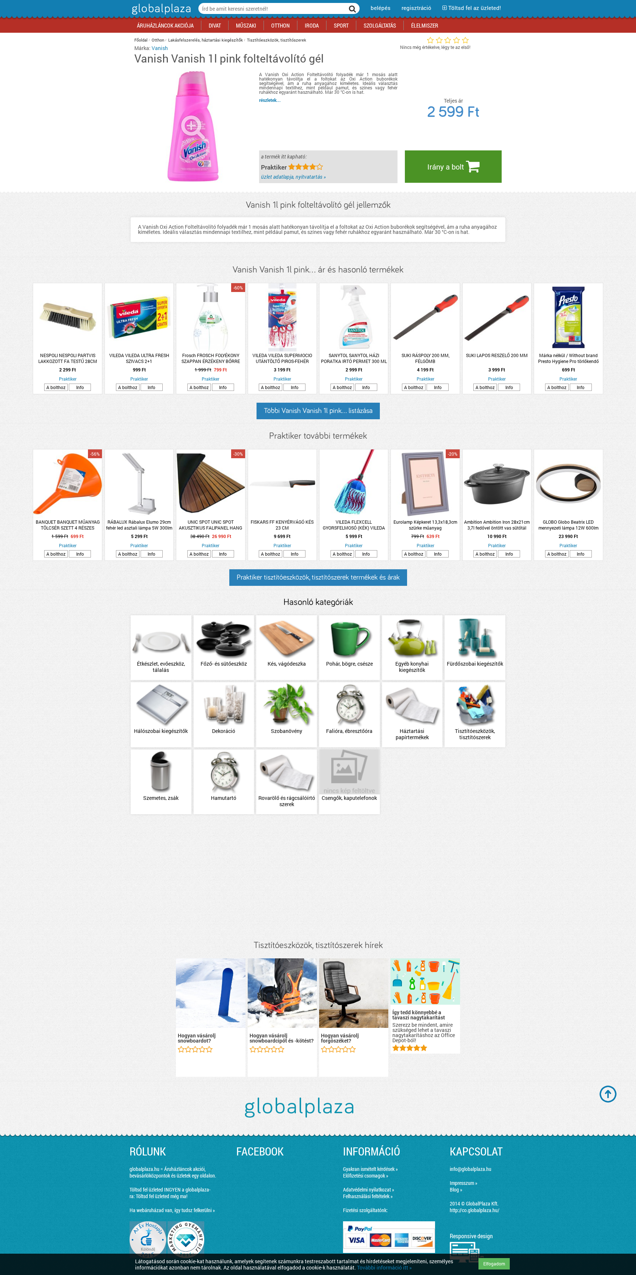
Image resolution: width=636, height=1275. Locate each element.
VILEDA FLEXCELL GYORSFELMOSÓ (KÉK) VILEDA (354, 525)
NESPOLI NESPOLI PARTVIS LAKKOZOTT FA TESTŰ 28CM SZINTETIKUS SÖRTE (67, 358)
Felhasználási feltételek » (368, 1196)
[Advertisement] (318, 877)
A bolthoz (56, 387)
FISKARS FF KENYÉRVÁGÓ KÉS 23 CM (282, 525)
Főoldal (141, 40)
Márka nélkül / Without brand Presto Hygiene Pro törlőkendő (568, 358)
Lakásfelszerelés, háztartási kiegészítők (205, 40)
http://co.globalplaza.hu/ (474, 1210)
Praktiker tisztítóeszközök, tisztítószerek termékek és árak (318, 577)
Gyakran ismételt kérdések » (370, 1168)
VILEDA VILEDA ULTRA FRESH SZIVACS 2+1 (139, 358)
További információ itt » (384, 1267)
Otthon (158, 40)
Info (80, 387)
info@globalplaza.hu (470, 1168)
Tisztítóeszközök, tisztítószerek (276, 40)
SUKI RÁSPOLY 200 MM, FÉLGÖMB (425, 358)
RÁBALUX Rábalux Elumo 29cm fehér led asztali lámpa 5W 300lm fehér (139, 525)
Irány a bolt (446, 166)
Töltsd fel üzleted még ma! (161, 1196)
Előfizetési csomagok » (365, 1175)
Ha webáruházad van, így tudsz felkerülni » (172, 1210)
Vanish (160, 47)
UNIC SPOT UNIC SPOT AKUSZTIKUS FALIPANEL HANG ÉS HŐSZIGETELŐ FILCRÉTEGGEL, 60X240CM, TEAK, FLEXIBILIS (210, 525)
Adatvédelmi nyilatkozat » (368, 1189)
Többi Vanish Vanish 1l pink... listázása (318, 410)
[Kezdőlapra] (160, 14)
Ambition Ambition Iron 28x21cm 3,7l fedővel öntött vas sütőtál (497, 525)
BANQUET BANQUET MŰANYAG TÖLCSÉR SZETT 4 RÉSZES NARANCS (68, 525)
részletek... (270, 100)
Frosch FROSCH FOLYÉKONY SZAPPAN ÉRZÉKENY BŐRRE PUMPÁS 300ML (210, 358)
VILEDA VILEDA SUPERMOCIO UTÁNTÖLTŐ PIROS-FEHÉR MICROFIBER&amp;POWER (282, 358)
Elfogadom (494, 1264)
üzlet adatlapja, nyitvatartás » (293, 176)
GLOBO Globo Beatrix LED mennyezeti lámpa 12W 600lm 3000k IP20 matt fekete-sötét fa (568, 525)
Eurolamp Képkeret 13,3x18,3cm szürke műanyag (425, 525)
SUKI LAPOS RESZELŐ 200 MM (497, 355)
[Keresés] (353, 8)
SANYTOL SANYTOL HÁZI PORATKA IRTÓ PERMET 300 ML (354, 358)
